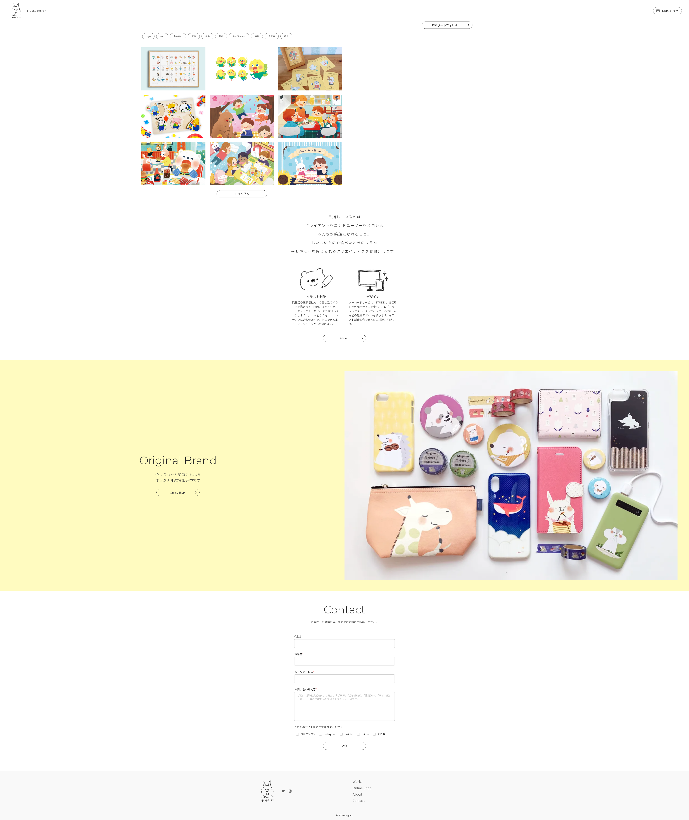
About (357, 794)
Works (357, 781)
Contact (359, 800)
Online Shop (362, 788)
